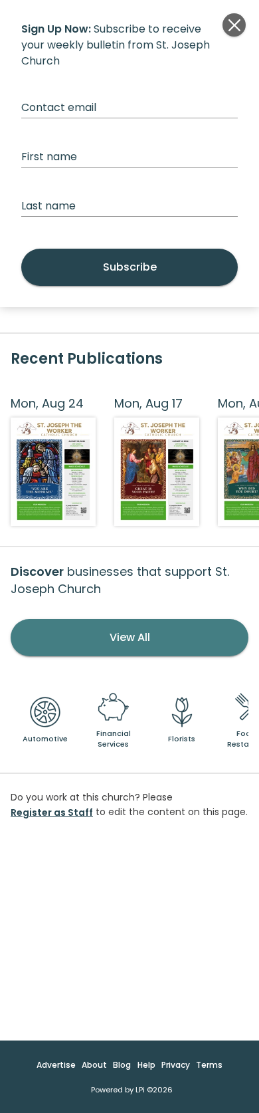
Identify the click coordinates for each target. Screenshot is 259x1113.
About (94, 1064)
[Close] (234, 25)
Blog (122, 1064)
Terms (209, 1064)
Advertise (56, 1064)
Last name (48, 205)
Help (146, 1064)
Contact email (58, 107)
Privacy (175, 1064)
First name (49, 156)
